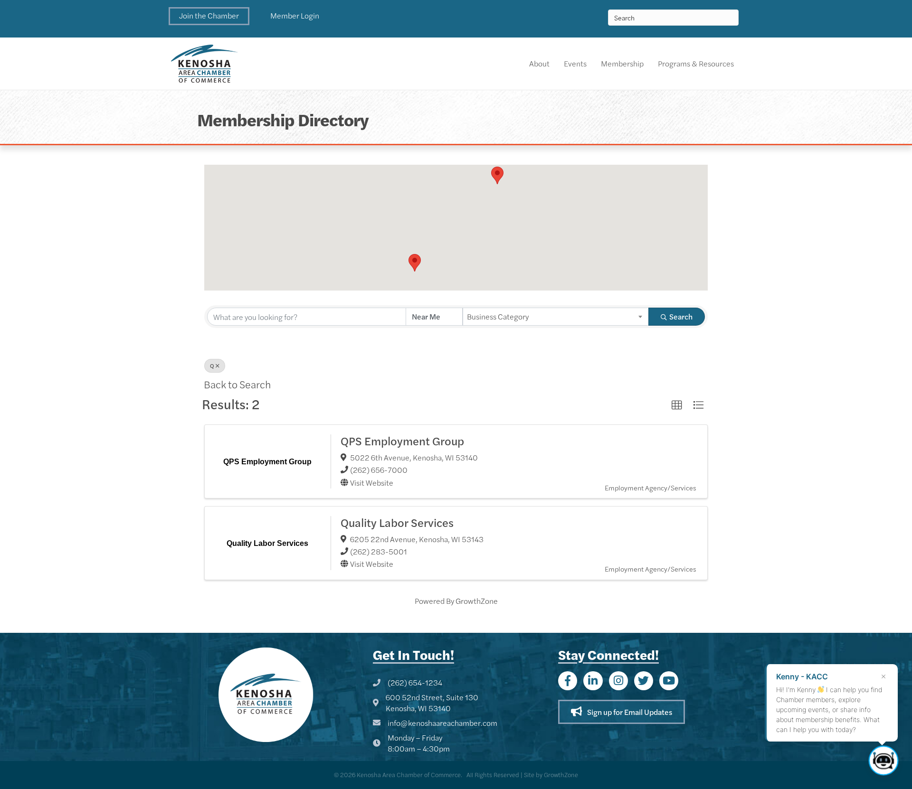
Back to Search (237, 384)
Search (681, 316)
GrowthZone (477, 600)
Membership (622, 63)
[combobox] (556, 317)
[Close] (883, 676)
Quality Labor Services (397, 522)
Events (575, 63)
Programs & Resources (696, 63)
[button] (209, 16)
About (539, 63)
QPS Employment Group (402, 440)
